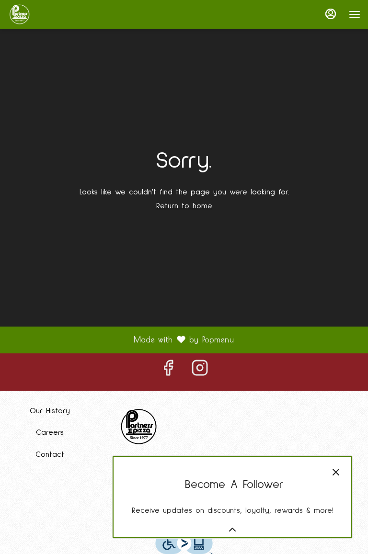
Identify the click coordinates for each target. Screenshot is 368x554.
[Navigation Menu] (354, 14)
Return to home (184, 206)
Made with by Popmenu (120, 340)
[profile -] (330, 14)
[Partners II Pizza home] (51, 14)
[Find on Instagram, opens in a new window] (199, 372)
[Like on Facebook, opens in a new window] (168, 372)
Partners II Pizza (139, 426)
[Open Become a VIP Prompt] (232, 529)
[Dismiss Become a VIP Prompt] (335, 472)
